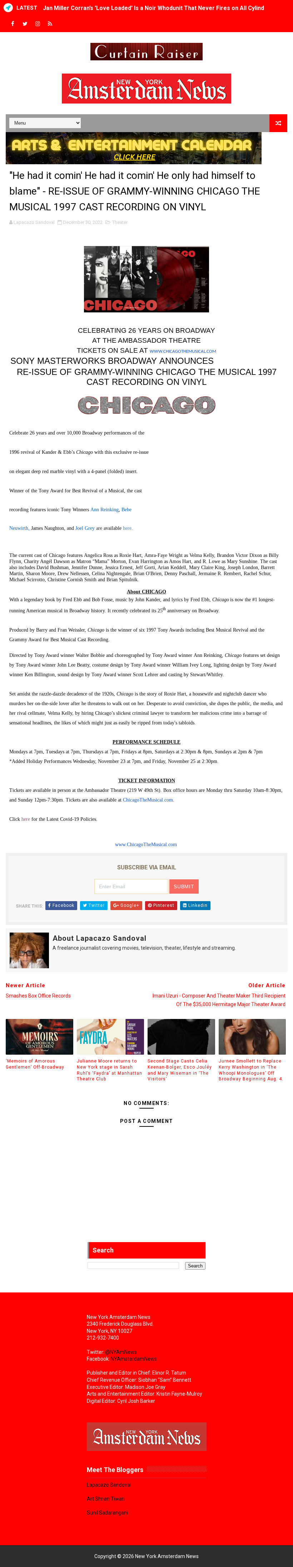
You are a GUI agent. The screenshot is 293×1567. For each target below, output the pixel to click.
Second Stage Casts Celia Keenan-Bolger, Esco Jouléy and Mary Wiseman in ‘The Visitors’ (180, 1070)
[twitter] (25, 24)
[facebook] (12, 24)
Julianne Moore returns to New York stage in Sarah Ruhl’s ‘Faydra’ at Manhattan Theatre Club (109, 1070)
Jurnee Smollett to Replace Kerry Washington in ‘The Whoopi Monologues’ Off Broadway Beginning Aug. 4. (251, 1070)
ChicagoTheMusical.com (148, 800)
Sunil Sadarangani (107, 1513)
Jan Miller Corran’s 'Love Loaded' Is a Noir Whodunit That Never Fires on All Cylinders (158, 8)
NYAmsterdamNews (134, 1359)
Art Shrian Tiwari (106, 1499)
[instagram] (37, 24)
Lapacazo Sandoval (109, 1485)
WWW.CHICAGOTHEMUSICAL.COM (183, 351)
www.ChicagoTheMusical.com (146, 844)
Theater (120, 222)
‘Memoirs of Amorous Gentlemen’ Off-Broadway (35, 1064)
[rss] (50, 24)
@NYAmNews (121, 1352)
